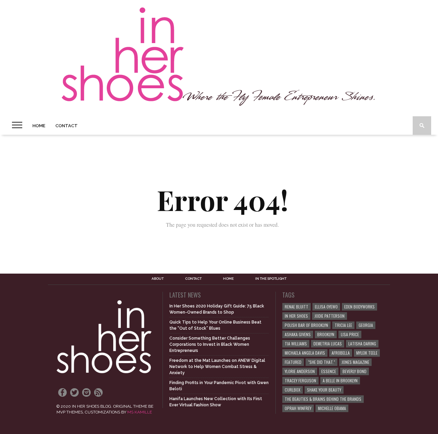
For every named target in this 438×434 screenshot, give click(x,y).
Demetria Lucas (327, 343)
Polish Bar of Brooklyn (306, 325)
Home (39, 125)
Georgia (366, 325)
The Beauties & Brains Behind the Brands (323, 399)
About (158, 278)
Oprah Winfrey (298, 408)
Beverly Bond (354, 371)
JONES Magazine (355, 362)
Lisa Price (350, 334)
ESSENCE (328, 371)
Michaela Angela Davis (305, 353)
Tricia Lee (343, 325)
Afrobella (341, 353)
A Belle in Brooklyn (340, 380)
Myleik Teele (366, 353)
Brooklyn (325, 334)
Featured (293, 362)
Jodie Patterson (329, 316)
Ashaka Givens (298, 334)
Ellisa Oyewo (326, 307)
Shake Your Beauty (324, 390)
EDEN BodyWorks (359, 307)
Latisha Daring (362, 343)
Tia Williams (296, 343)
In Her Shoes (296, 316)
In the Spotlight (270, 278)
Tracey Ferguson (300, 380)
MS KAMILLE (139, 412)
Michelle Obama (332, 408)
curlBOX (292, 390)
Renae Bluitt (296, 307)
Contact (66, 125)
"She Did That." (321, 362)
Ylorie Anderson (300, 371)
